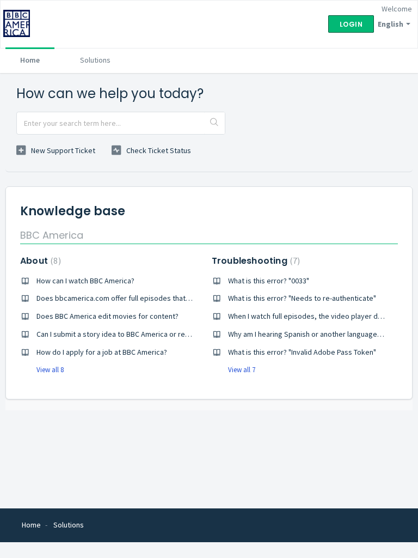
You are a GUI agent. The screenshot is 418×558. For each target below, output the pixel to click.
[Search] (214, 123)
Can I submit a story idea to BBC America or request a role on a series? (150, 334)
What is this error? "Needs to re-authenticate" (302, 298)
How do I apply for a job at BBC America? (101, 352)
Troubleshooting (255, 260)
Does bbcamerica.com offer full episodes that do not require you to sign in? (159, 298)
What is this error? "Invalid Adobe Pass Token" (302, 352)
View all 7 (241, 369)
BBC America (51, 235)
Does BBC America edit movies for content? (107, 316)
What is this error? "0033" (268, 281)
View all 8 (50, 369)
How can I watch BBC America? (85, 281)
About (39, 260)
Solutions (95, 60)
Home (30, 60)
